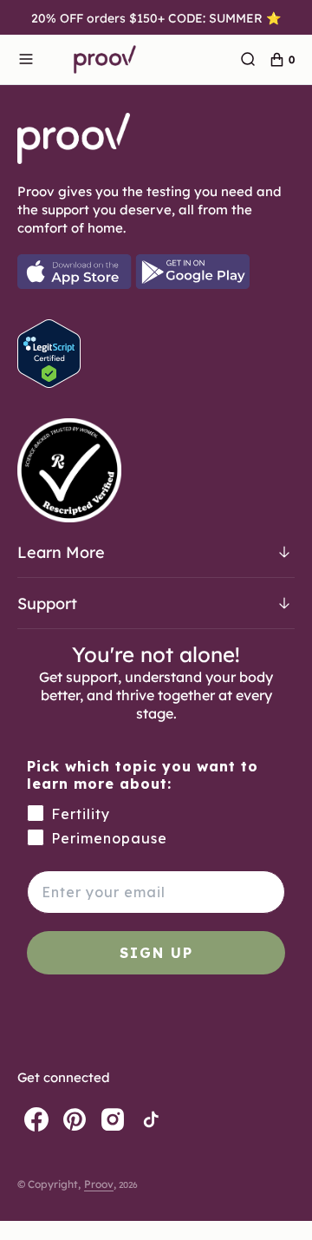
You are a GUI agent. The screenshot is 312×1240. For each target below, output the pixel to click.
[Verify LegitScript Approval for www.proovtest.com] (49, 382)
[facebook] (36, 1119)
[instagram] (113, 1119)
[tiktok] (151, 1119)
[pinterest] (74, 1119)
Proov (99, 1184)
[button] (26, 60)
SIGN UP (156, 952)
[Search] (248, 60)
